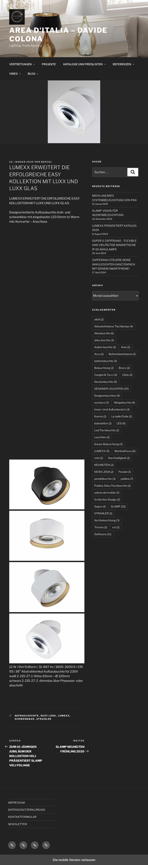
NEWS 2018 (104, 471)
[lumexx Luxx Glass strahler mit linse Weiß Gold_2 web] (46, 312)
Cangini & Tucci (105, 374)
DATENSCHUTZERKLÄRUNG (26, 809)
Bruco (124, 367)
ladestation (103, 423)
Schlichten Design (107, 499)
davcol (46, 161)
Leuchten (102, 437)
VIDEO (13, 73)
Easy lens (48, 715)
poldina (127, 478)
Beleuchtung (104, 367)
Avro (99, 354)
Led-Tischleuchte (106, 430)
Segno (100, 506)
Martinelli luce (124, 451)
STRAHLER (44, 719)
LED (121, 423)
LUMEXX (64, 715)
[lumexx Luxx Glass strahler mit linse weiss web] (46, 426)
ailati (99, 319)
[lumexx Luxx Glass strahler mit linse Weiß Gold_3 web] (46, 369)
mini (98, 458)
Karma (100, 416)
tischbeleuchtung (106, 520)
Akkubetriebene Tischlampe (113, 326)
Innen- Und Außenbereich (112, 409)
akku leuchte (104, 340)
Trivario (100, 527)
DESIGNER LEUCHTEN (111, 388)
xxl (115, 527)
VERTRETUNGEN (20, 64)
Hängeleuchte (124, 402)
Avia (125, 347)
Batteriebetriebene (122, 354)
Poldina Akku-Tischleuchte (112, 485)
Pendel (125, 471)
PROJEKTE (49, 64)
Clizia (127, 374)
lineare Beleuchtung (108, 444)
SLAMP (118, 506)
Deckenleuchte (105, 381)
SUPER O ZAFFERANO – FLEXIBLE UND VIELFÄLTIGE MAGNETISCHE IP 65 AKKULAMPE (114, 245)
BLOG (31, 73)
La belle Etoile (121, 416)
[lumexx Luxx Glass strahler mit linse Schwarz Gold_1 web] (46, 256)
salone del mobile (106, 492)
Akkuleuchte (104, 333)
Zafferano (102, 534)
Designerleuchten (107, 395)
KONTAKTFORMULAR (22, 816)
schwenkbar (25, 719)
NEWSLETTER (17, 824)
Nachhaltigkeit (119, 458)
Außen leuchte (105, 347)
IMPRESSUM (16, 802)
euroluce (101, 402)
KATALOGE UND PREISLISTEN (83, 64)
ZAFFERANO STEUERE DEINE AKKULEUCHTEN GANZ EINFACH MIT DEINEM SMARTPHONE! (113, 264)
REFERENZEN (122, 64)
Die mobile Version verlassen (74, 860)
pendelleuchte (105, 478)
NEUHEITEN (104, 464)
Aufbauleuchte (27, 715)
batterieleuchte (105, 361)
